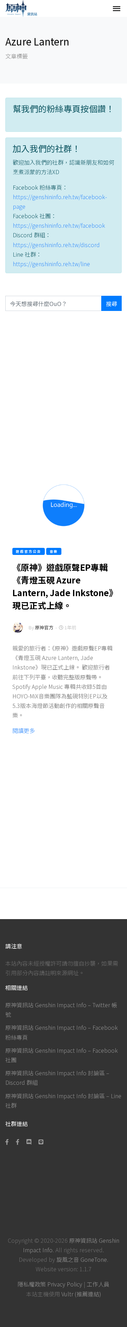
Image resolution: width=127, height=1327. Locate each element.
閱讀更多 (23, 730)
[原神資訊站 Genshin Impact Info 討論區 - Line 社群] (41, 1141)
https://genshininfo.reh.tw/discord (56, 244)
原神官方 (44, 627)
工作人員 (98, 1284)
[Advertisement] (63, 391)
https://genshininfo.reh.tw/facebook (59, 225)
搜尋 (111, 303)
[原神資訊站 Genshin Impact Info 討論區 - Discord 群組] (29, 1141)
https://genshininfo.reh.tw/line (51, 263)
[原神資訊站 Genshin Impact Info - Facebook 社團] (17, 1141)
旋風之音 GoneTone (81, 1259)
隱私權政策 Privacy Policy (50, 1284)
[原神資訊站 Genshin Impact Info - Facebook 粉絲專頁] (8, 1141)
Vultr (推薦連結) (81, 1294)
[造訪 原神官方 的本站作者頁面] (17, 632)
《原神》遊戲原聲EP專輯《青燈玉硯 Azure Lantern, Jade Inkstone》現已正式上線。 (62, 586)
